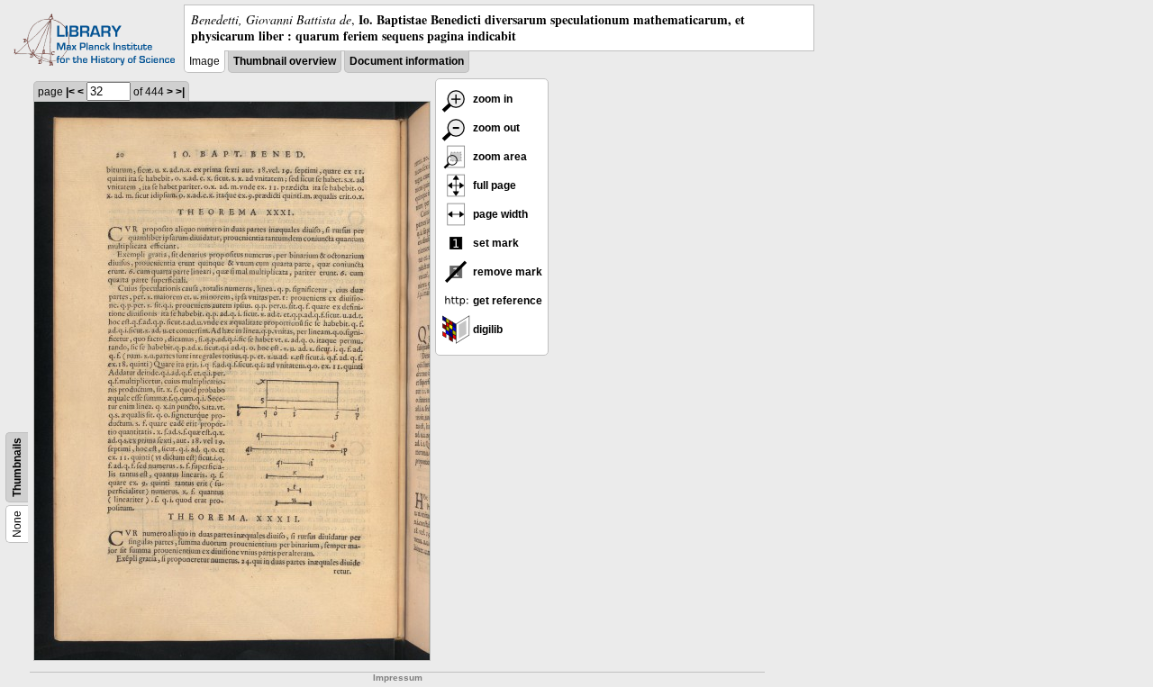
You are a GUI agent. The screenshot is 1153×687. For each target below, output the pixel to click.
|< (70, 92)
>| (180, 92)
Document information (407, 61)
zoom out (495, 128)
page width (499, 214)
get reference (506, 300)
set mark (494, 243)
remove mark (506, 272)
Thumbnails (17, 467)
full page (493, 185)
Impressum (397, 677)
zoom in (491, 99)
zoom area (498, 156)
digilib (486, 329)
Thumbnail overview (284, 61)
